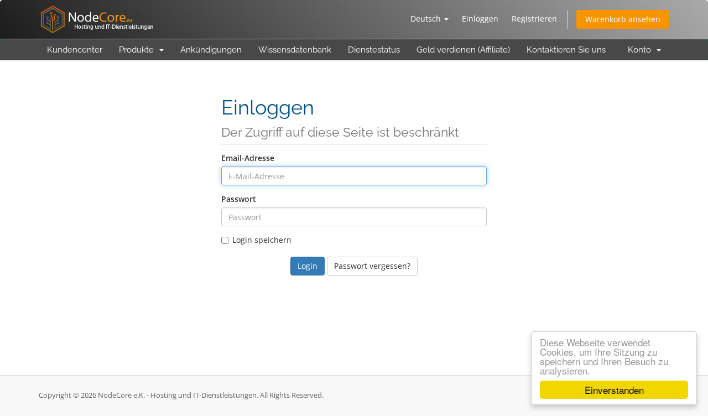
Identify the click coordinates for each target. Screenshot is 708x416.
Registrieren (534, 18)
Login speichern (261, 240)
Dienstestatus (374, 50)
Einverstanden (614, 390)
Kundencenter (74, 50)
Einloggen (480, 18)
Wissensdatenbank (294, 50)
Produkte (138, 50)
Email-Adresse (247, 158)
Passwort (238, 199)
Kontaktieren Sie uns (566, 50)
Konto (641, 50)
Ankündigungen (211, 50)
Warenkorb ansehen (622, 19)
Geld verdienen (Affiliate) (463, 50)
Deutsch (426, 18)
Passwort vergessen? (372, 266)
